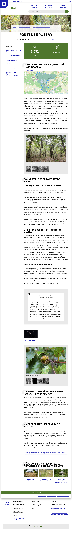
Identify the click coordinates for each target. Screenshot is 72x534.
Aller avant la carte (28, 94)
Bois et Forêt (57, 52)
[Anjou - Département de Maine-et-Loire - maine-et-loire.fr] (4, 4)
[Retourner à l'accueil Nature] (18, 8)
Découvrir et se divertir (48, 6)
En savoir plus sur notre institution (18, 519)
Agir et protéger (63, 6)
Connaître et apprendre (33, 6)
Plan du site (38, 492)
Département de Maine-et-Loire (63, 93)
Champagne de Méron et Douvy (46, 480)
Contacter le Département (59, 514)
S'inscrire (35, 511)
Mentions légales (41, 496)
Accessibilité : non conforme (63, 496)
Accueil (14, 27)
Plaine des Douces (30, 480)
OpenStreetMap (54, 93)
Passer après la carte (28, 70)
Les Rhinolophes (30, 340)
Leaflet (49, 93)
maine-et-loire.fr (7, 505)
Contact (33, 492)
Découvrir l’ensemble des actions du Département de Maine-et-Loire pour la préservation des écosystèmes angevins (45, 453)
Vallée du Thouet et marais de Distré (61, 481)
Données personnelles (51, 496)
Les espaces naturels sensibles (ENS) (41, 27)
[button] (25, 73)
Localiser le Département (57, 508)
